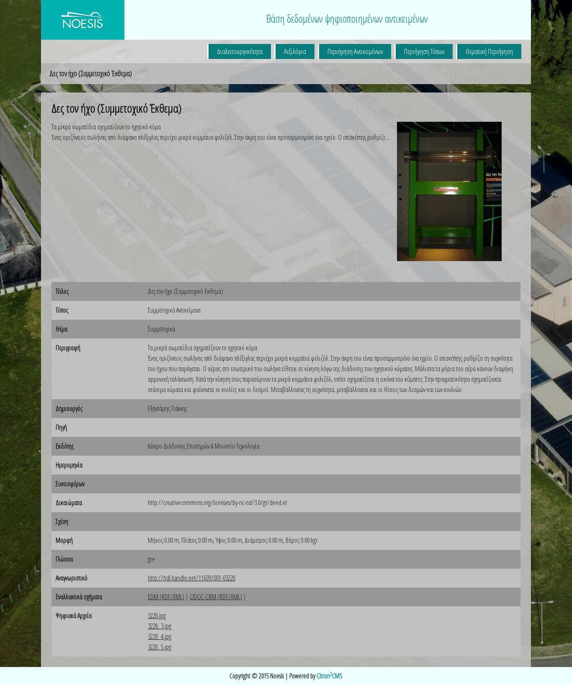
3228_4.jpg (159, 636)
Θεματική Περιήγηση (489, 51)
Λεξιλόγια (295, 51)
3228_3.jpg (159, 626)
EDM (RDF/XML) (166, 596)
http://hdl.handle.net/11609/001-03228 (191, 577)
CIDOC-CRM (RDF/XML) (216, 596)
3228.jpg (157, 615)
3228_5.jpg (159, 647)
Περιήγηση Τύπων (424, 51)
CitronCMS (330, 675)
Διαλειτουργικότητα (240, 51)
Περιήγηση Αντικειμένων (355, 51)
